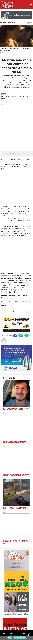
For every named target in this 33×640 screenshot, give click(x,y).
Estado (4, 94)
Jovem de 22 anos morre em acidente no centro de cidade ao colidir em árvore (15, 508)
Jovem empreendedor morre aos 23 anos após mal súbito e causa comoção (15, 408)
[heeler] (16, 325)
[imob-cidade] (16, 561)
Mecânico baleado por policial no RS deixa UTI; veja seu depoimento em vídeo (16, 474)
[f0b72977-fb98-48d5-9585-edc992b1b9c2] (16, 582)
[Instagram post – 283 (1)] (16, 604)
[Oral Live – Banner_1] (16, 15)
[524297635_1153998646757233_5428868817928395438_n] (16, 358)
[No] (31, 635)
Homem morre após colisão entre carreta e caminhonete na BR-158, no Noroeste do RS (16, 542)
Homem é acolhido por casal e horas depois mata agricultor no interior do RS (15, 441)
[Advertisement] (16, 188)
